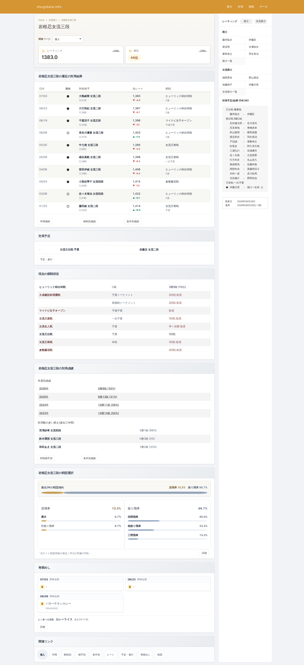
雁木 (43, 516)
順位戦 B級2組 (234, 118)
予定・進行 (46, 259)
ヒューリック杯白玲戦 (52, 287)
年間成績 (45, 221)
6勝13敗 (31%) (107, 396)
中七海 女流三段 (88, 145)
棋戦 (251, 6)
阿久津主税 (253, 145)
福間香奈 (227, 77)
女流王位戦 (45, 334)
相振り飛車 (134, 526)
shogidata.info (49, 7)
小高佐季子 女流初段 (91, 181)
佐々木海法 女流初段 (91, 193)
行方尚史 (235, 159)
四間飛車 (133, 516)
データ (264, 6)
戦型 (159, 654)
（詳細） (116, 50)
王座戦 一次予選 (235, 182)
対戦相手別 (46, 458)
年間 (54, 654)
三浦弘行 (235, 150)
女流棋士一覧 (229, 91)
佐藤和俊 (252, 164)
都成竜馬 (235, 164)
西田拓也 (252, 178)
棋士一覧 (227, 60)
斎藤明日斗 (253, 168)
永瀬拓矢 (254, 46)
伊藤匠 (252, 39)
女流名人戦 (45, 326)
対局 (240, 6)
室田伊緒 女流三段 (90, 169)
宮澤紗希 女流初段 (50, 430)
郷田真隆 (252, 132)
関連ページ (44, 39)
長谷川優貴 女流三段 (91, 132)
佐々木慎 (235, 155)
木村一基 (235, 173)
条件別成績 (133, 221)
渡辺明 (226, 46)
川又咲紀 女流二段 (90, 108)
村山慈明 (235, 132)
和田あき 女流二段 (50, 447)
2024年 (44, 404)
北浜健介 (235, 178)
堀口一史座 (253, 187)
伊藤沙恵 (254, 84)
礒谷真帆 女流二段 (90, 157)
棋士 (229, 6)
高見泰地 (235, 127)
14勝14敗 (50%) (108, 413)
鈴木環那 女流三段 (50, 438)
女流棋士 (53, 20)
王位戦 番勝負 (233, 109)
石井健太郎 (236, 123)
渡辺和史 (235, 136)
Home (42, 20)
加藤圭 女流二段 (149, 249)
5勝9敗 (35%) (106, 388)
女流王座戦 (45, 318)
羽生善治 (254, 53)
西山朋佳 (254, 77)
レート (110, 654)
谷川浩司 (252, 123)
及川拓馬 (252, 173)
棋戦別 (67, 654)
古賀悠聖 (252, 155)
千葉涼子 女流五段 (90, 120)
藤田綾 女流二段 (88, 206)
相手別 (82, 654)
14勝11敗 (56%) (108, 404)
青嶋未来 (252, 127)
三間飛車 (133, 535)
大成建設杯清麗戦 (49, 295)
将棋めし (145, 654)
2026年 (44, 388)
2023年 (44, 413)
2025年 (43, 396)
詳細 (204, 552)
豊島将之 (227, 53)
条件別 (96, 654)
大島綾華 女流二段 (90, 96)
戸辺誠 (233, 141)
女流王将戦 (45, 342)
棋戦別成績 (89, 221)
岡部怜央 (235, 168)
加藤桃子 (227, 84)
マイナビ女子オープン (52, 310)
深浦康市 (252, 150)
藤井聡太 (227, 39)
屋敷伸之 (252, 141)
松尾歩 (233, 145)
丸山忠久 (252, 159)
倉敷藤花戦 (45, 350)
